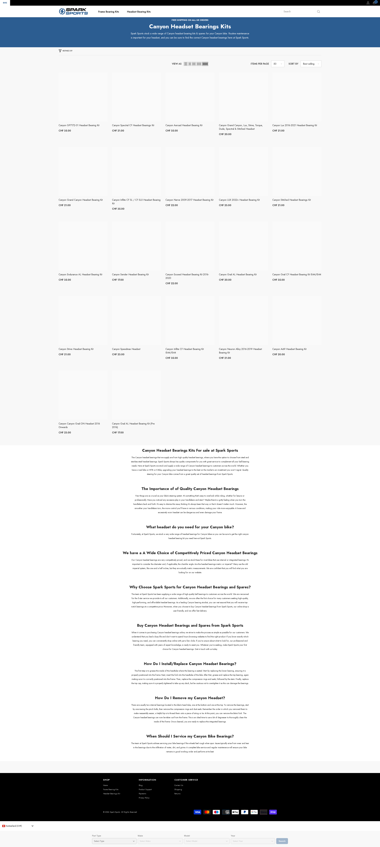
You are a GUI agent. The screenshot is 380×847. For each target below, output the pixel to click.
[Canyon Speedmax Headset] (136, 320)
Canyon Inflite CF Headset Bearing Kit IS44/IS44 (185, 350)
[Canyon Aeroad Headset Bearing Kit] (190, 96)
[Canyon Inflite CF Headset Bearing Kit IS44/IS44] (190, 320)
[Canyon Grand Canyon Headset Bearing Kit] (83, 171)
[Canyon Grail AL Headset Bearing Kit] (243, 246)
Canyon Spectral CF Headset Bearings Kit (133, 125)
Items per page (260, 64)
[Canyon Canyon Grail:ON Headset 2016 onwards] (83, 395)
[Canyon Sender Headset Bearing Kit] (136, 246)
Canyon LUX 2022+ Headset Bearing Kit (239, 200)
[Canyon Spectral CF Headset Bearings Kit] (136, 96)
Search (282, 841)
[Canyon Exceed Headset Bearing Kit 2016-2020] (190, 246)
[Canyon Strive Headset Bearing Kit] (83, 320)
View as (177, 64)
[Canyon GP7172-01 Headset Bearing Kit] (83, 96)
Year (233, 836)
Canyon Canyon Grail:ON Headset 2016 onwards (79, 425)
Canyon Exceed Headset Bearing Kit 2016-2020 (187, 276)
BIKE (5, 2)
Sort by (293, 64)
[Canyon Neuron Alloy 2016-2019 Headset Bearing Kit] (243, 320)
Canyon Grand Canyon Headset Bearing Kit (81, 200)
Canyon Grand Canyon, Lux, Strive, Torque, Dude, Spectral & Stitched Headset (241, 127)
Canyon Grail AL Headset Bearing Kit (237, 274)
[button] (186, 64)
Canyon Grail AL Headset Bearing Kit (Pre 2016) (133, 425)
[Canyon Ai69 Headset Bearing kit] (296, 320)
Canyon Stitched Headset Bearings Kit (291, 200)
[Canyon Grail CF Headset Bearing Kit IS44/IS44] (296, 246)
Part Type (96, 836)
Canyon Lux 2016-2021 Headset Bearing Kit (294, 125)
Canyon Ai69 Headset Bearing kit (289, 349)
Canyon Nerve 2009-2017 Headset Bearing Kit (189, 200)
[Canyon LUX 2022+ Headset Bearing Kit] (243, 171)
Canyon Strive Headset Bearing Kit (76, 349)
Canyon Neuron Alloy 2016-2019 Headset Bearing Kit (240, 350)
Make (140, 836)
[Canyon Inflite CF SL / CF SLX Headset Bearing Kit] (136, 171)
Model (187, 836)
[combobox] (18, 826)
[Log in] (368, 2)
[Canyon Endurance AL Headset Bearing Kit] (83, 246)
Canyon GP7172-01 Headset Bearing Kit (79, 125)
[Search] (301, 11)
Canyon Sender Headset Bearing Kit (130, 274)
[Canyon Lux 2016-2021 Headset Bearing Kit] (296, 96)
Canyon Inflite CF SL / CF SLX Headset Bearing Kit (136, 201)
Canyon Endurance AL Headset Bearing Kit (80, 274)
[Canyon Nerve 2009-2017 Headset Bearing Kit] (190, 171)
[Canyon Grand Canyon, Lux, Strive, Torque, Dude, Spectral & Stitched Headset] (243, 96)
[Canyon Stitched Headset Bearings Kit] (296, 171)
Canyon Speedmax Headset (126, 349)
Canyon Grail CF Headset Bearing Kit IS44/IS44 (296, 274)
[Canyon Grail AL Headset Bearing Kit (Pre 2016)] (136, 395)
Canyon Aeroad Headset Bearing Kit (184, 125)
